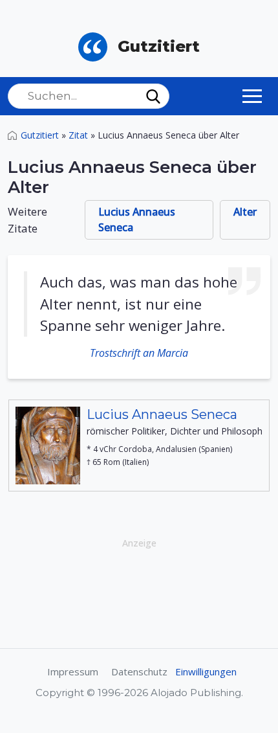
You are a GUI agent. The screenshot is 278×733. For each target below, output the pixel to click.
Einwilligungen (206, 671)
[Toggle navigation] (252, 95)
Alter (245, 212)
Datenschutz (139, 671)
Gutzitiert (40, 135)
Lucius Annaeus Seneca (136, 219)
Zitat (78, 135)
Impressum (72, 671)
